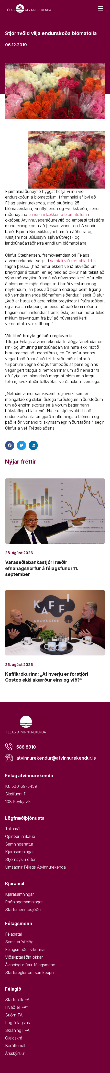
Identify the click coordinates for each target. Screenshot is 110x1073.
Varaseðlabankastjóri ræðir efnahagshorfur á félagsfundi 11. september (41, 568)
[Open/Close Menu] (100, 8)
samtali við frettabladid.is (73, 260)
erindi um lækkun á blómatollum (58, 214)
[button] (9, 445)
